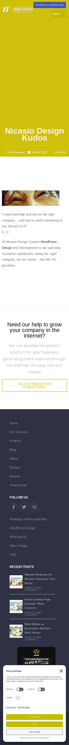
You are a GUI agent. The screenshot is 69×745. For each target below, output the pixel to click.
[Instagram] (34, 507)
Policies (15, 476)
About (14, 458)
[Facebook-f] (14, 507)
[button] (59, 13)
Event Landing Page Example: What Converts (37, 604)
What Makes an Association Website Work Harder (37, 628)
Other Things (18, 545)
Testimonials (18, 485)
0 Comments (31, 590)
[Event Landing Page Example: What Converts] (16, 606)
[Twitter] (24, 507)
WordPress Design (22, 528)
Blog (13, 449)
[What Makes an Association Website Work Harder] (16, 631)
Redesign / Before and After (28, 519)
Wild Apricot (18, 537)
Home (14, 423)
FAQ (13, 554)
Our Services (18, 432)
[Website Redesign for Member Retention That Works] (16, 581)
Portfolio (15, 441)
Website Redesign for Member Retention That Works (40, 579)
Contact (15, 467)
